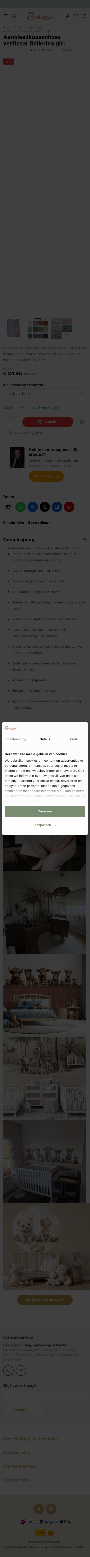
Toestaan (45, 811)
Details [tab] (45, 739)
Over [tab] (74, 739)
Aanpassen (42, 825)
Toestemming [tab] (16, 739)
